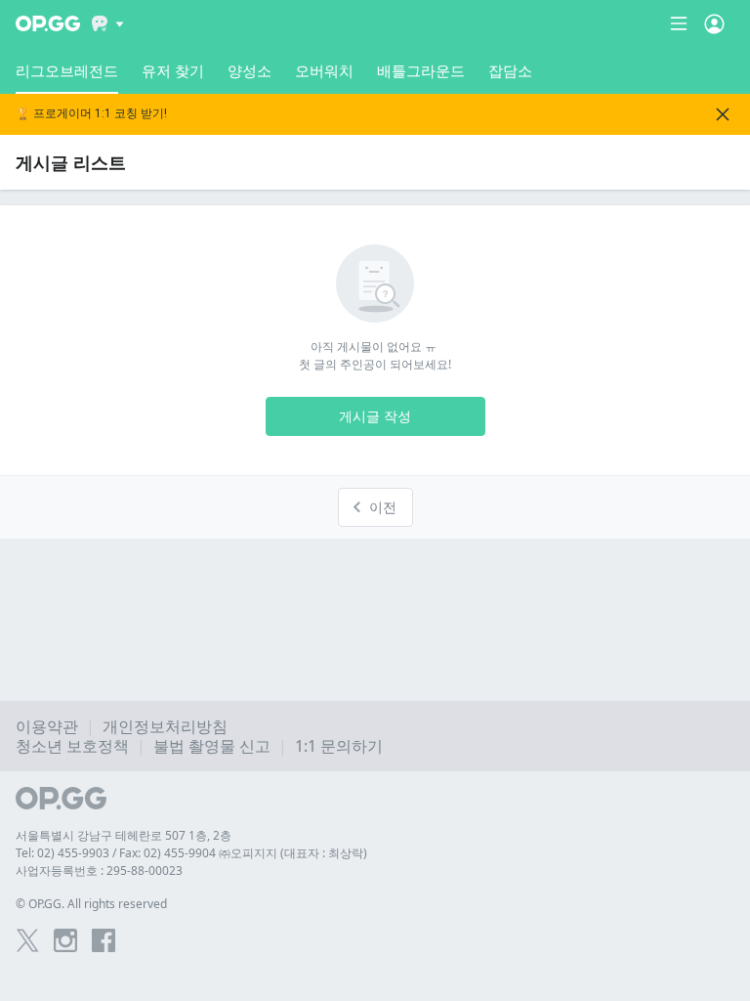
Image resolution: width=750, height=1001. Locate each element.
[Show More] (108, 23)
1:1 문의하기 (339, 746)
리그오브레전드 (67, 70)
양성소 (249, 70)
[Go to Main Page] (48, 23)
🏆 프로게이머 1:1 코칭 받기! (91, 114)
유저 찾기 (173, 70)
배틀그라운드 (421, 70)
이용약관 (47, 726)
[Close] (722, 114)
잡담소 (510, 70)
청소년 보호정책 (72, 746)
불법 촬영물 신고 (212, 746)
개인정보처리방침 (165, 726)
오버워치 (324, 70)
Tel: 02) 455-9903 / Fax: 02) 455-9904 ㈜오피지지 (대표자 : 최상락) (191, 853)
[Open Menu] (714, 23)
